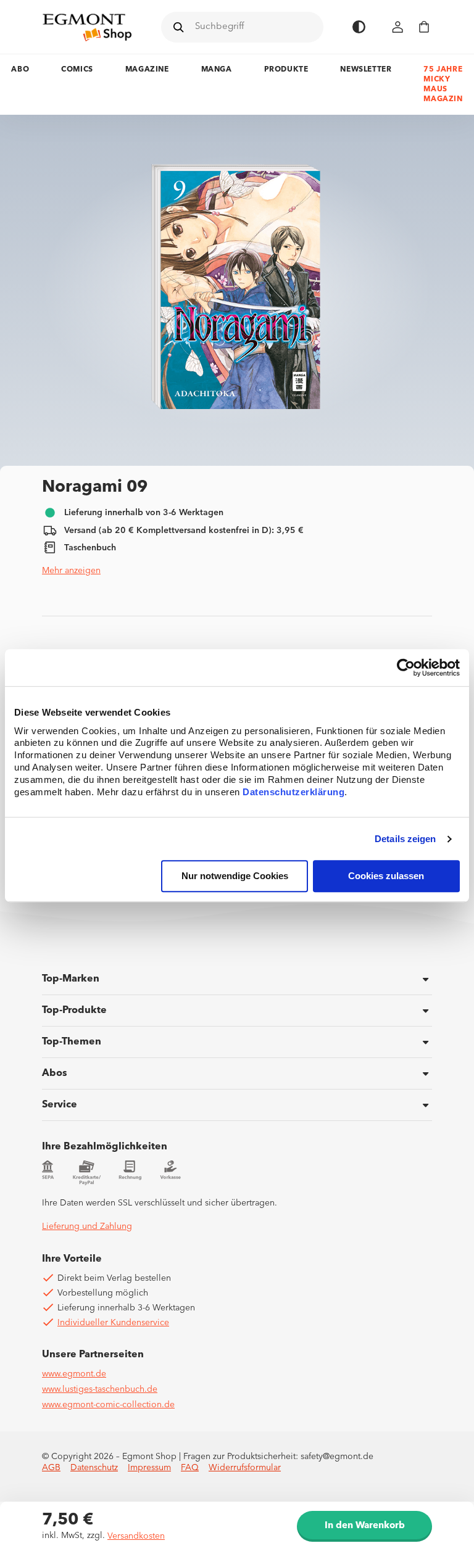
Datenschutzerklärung (293, 792)
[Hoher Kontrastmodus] (358, 26)
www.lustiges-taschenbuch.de (99, 1389)
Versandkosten (136, 1536)
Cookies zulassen (386, 876)
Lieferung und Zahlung (87, 1226)
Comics (77, 69)
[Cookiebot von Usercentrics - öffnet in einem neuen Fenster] (406, 667)
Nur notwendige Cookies (234, 876)
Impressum (149, 1467)
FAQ (190, 1467)
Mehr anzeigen (71, 570)
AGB (51, 1467)
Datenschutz (94, 1467)
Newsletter (365, 69)
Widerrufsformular (245, 1467)
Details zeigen (405, 838)
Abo (20, 69)
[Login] (398, 26)
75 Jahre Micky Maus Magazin (442, 84)
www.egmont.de (74, 1374)
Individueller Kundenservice (113, 1322)
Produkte (286, 69)
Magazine (147, 69)
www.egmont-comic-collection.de (108, 1404)
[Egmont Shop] (87, 27)
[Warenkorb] (424, 26)
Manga (216, 69)
